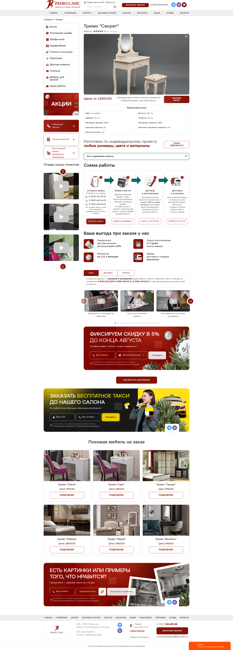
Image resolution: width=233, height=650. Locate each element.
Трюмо (59, 20)
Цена (91, 273)
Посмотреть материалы (136, 380)
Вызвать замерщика (123, 221)
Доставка (108, 273)
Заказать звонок (135, 5)
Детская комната (60, 64)
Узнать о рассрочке (150, 221)
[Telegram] (173, 5)
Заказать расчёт (176, 99)
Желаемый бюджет (132, 355)
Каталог (87, 13)
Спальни (55, 71)
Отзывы (169, 13)
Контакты (184, 13)
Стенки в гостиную (61, 52)
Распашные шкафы (61, 33)
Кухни (53, 27)
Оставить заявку (96, 221)
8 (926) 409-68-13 (159, 8)
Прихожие (56, 58)
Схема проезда (137, 631)
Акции (157, 13)
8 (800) (167, 624)
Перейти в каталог (177, 221)
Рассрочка (142, 13)
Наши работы (58, 86)
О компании (70, 13)
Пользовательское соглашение (131, 646)
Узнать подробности (176, 144)
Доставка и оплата (107, 13)
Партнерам (160, 618)
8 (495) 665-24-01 (158, 2)
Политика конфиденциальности (102, 646)
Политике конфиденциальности (104, 364)
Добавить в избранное (139, 637)
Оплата (126, 273)
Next (63, 266)
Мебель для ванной (57, 78)
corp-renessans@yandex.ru (172, 636)
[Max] (178, 5)
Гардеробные (58, 45)
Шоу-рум (127, 13)
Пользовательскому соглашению (127, 364)
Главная (53, 13)
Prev (63, 171)
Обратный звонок (172, 631)
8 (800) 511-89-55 (159, 5)
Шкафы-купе (57, 39)
